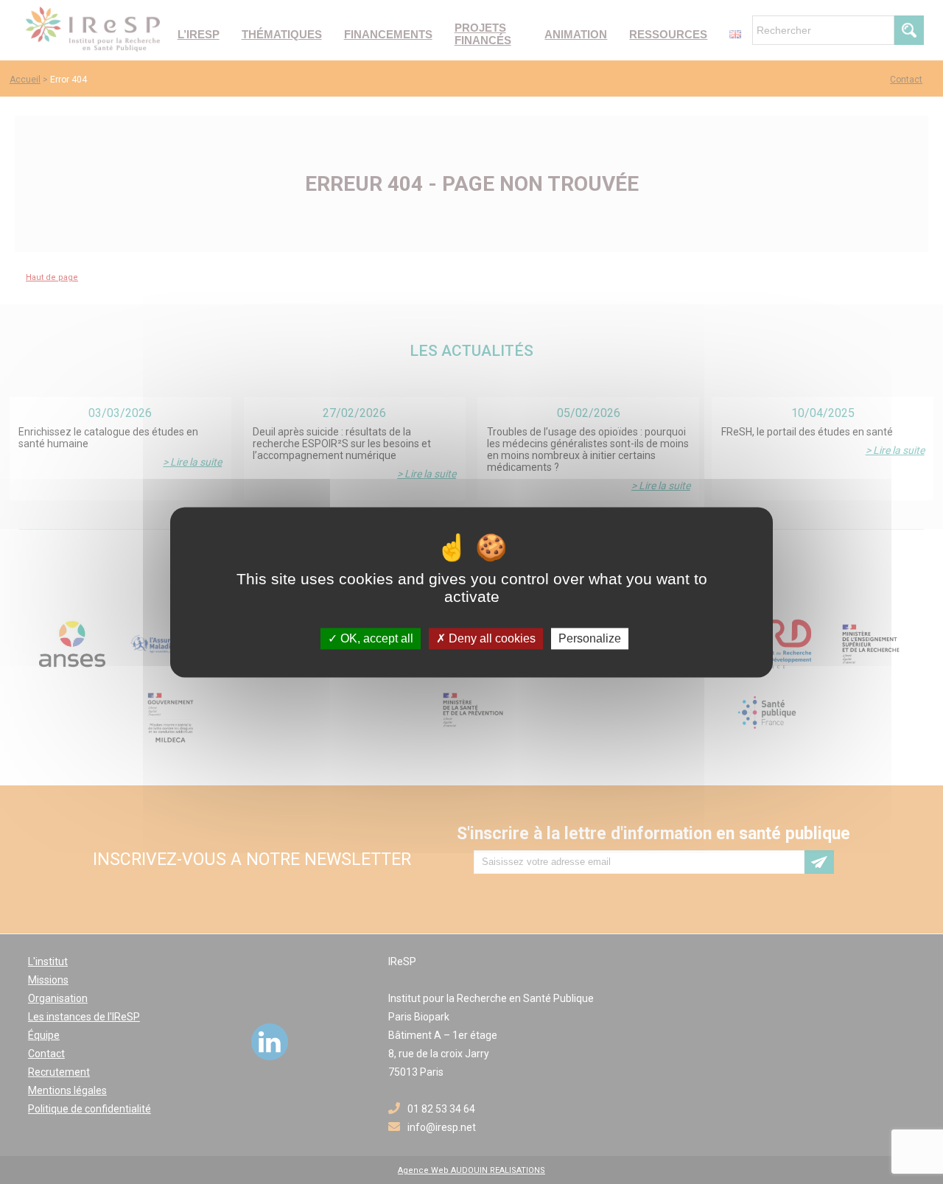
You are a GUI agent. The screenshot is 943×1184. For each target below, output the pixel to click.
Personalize (589, 638)
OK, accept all (375, 638)
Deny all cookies (491, 638)
